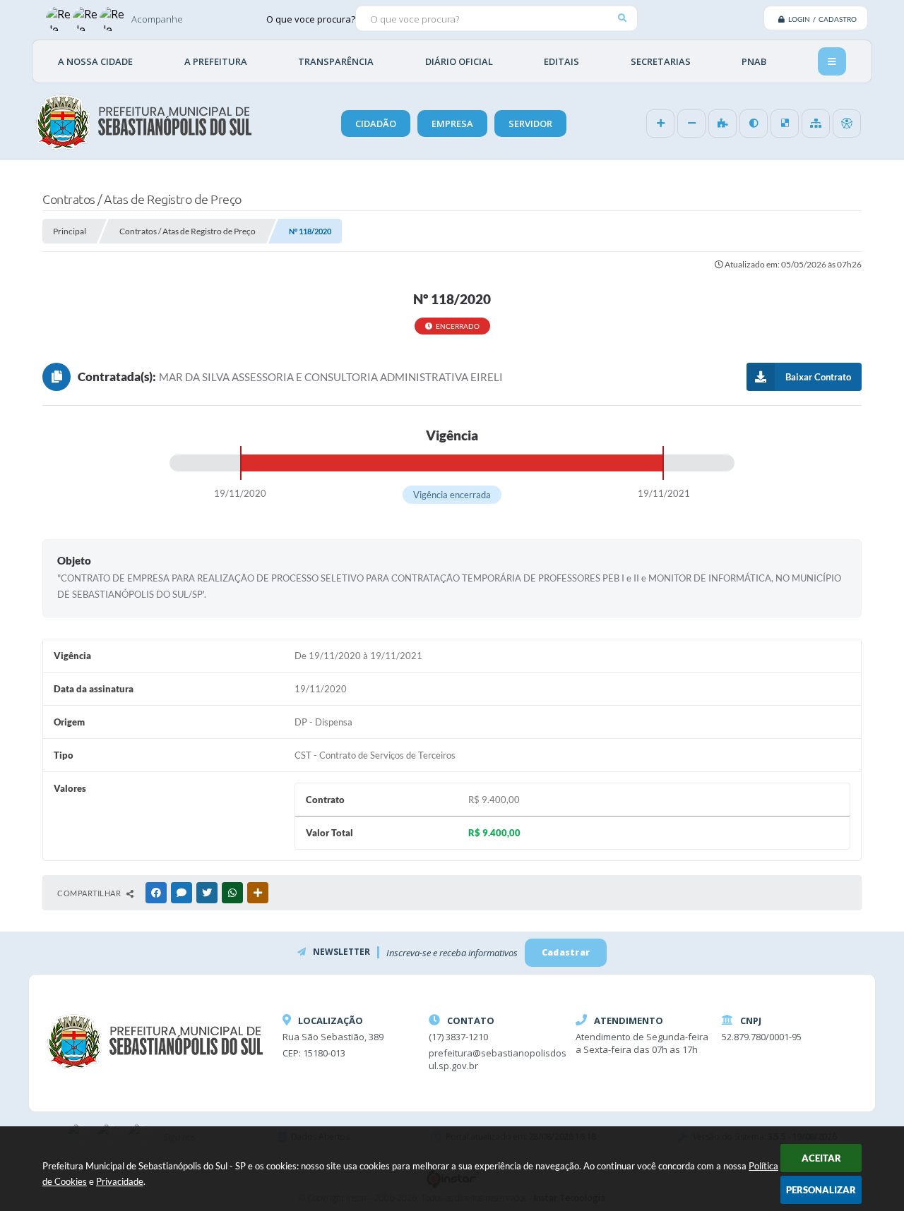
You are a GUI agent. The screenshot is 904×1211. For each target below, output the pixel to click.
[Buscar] (621, 18)
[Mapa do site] (816, 123)
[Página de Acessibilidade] (847, 123)
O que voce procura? (310, 18)
